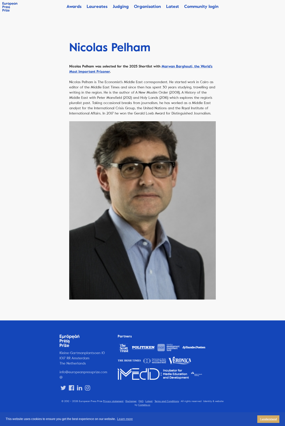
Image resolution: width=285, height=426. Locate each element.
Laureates (97, 6)
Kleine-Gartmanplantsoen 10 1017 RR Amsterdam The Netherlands (82, 358)
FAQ (141, 401)
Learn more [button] (125, 419)
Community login (201, 6)
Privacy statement (113, 401)
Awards (73, 6)
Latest (172, 6)
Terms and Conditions (167, 401)
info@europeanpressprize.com (83, 372)
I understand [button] (268, 419)
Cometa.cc (144, 404)
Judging (121, 6)
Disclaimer (131, 401)
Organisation (147, 6)
